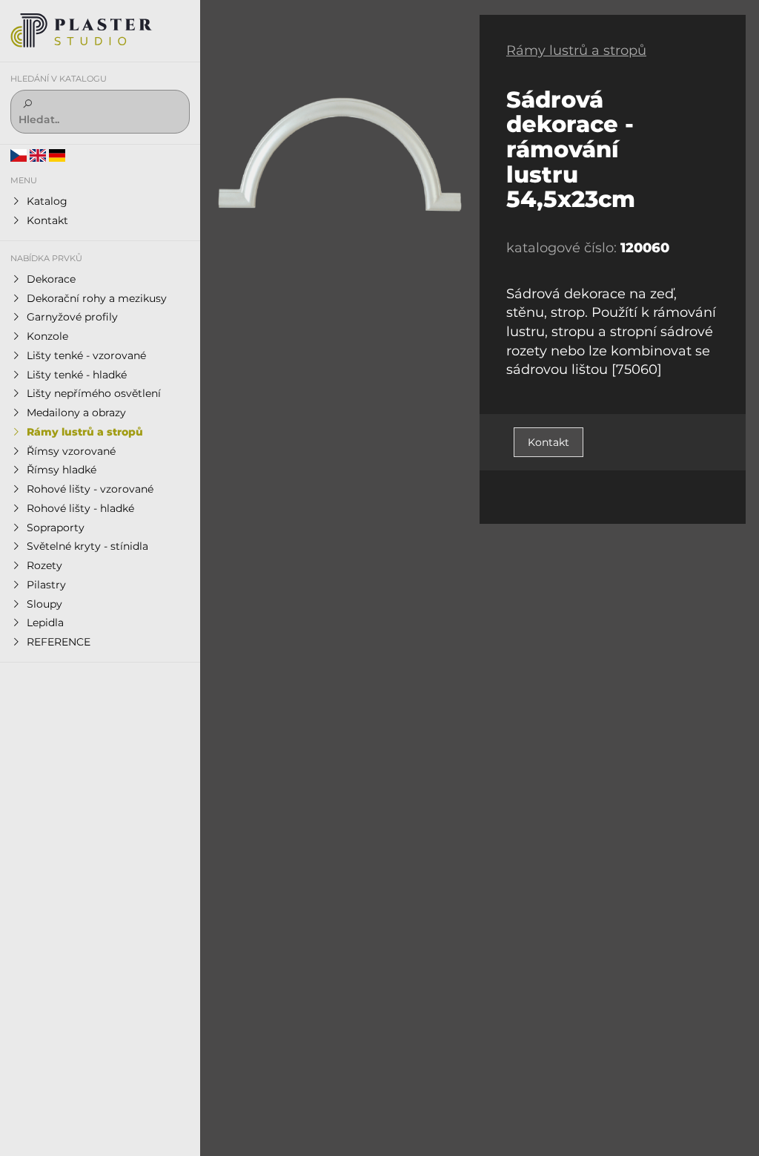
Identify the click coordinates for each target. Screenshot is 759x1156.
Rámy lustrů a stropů (576, 50)
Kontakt (548, 442)
